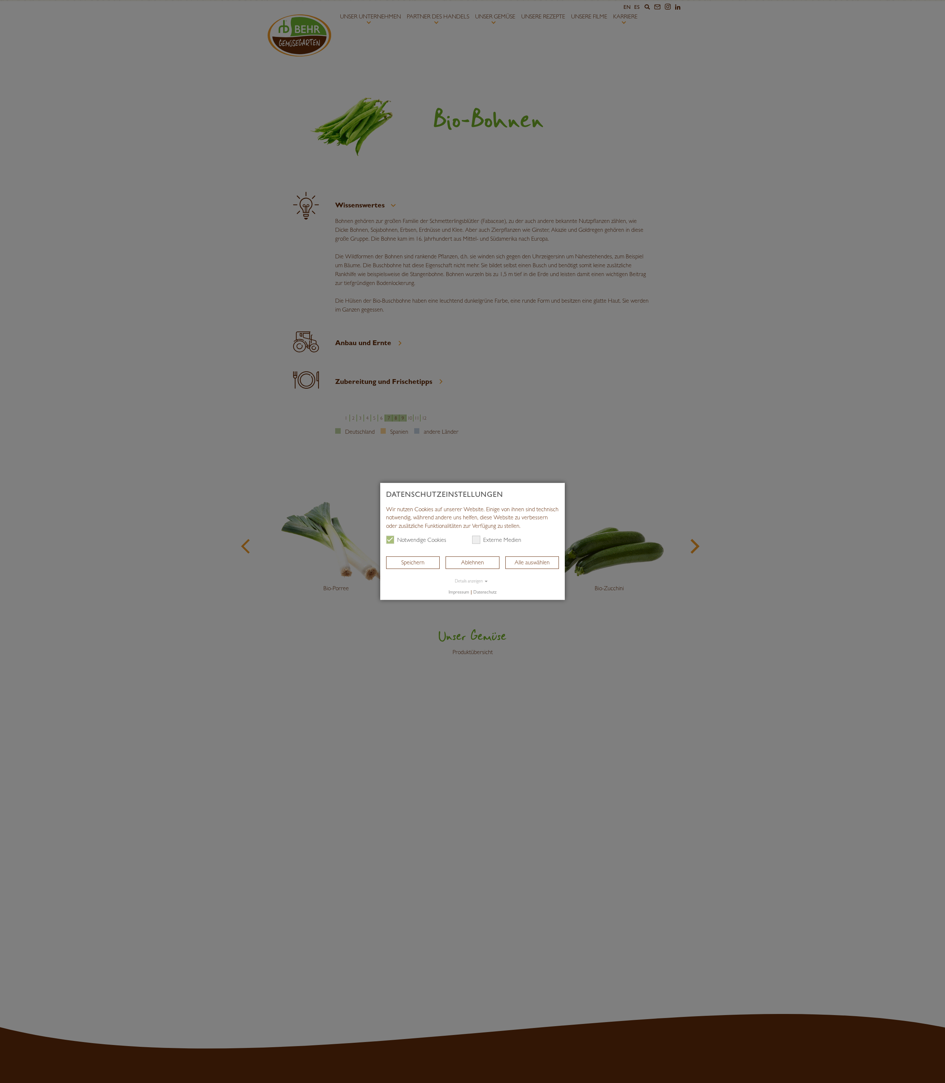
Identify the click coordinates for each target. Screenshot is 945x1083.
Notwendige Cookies (421, 539)
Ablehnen (472, 562)
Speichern (413, 562)
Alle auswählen (532, 562)
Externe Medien (502, 539)
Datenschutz (484, 592)
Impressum (459, 592)
